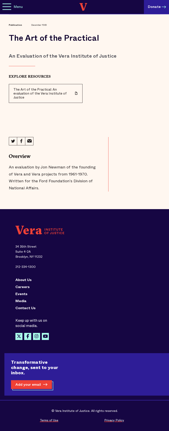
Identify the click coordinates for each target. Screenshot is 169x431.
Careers (22, 287)
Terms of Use (49, 420)
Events (21, 294)
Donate (154, 6)
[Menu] (7, 7)
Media (20, 301)
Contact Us (25, 308)
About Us (23, 280)
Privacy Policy (114, 420)
